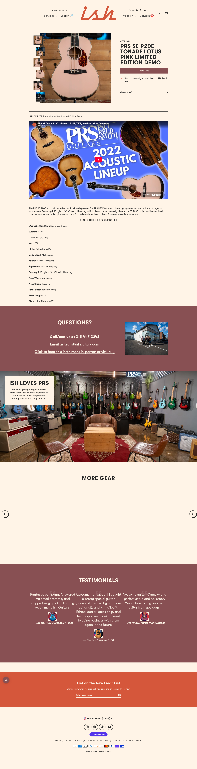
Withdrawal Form (134, 740)
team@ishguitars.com (81, 344)
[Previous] (5, 513)
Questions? (126, 92)
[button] (6, 680)
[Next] (192, 513)
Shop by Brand (138, 10)
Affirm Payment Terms (85, 740)
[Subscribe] (119, 695)
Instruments (57, 10)
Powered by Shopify (105, 751)
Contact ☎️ (147, 15)
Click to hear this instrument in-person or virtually (75, 352)
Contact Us (119, 740)
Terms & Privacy (104, 740)
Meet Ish (128, 15)
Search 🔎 (67, 15)
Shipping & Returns (63, 740)
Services (49, 15)
